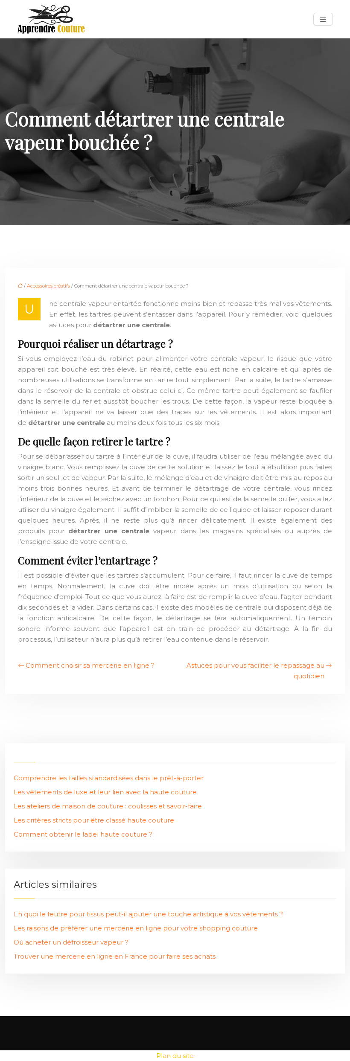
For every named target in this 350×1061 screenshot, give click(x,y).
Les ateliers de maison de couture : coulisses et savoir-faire (108, 806)
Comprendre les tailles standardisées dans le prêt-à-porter (109, 778)
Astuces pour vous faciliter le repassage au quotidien (255, 670)
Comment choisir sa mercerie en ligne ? (90, 665)
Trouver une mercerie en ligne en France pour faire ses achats (115, 956)
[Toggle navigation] (323, 19)
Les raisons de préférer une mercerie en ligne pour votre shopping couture (136, 928)
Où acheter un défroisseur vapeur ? (71, 942)
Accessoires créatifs (48, 286)
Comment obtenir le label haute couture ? (83, 834)
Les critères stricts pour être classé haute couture (94, 820)
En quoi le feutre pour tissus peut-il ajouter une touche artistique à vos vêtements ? (148, 914)
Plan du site (175, 1056)
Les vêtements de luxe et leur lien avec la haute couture (105, 792)
